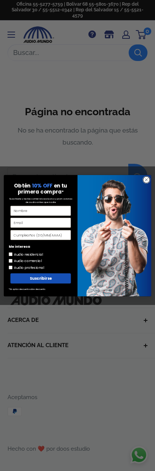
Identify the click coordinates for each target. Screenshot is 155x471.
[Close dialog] (146, 179)
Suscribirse (41, 278)
